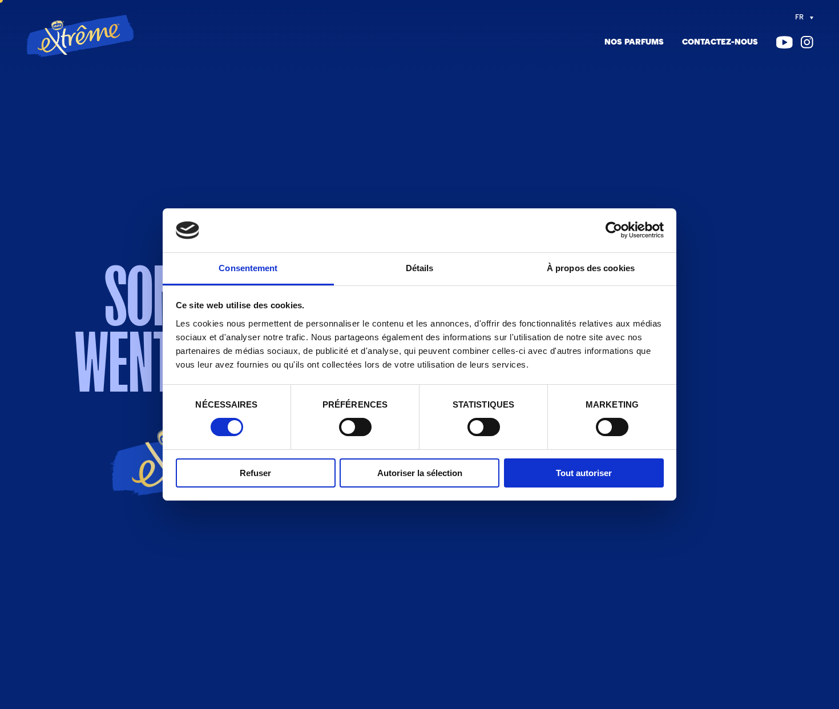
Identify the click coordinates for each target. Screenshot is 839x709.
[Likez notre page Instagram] (807, 42)
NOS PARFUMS (634, 42)
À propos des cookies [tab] (591, 268)
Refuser (255, 473)
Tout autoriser (584, 473)
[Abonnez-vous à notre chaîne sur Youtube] (784, 42)
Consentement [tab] (248, 268)
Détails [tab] (420, 268)
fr (799, 17)
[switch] (355, 427)
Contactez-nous (720, 42)
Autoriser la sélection (419, 473)
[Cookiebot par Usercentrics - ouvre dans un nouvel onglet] (614, 230)
